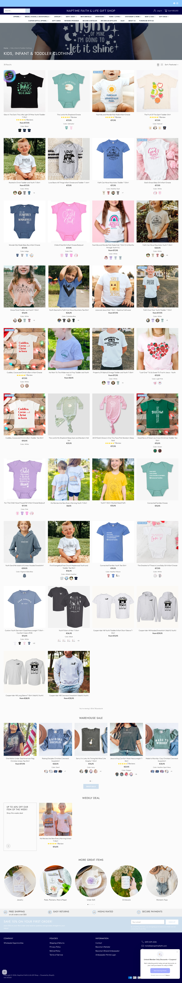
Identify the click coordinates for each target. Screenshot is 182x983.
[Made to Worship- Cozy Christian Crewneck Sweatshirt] (161, 739)
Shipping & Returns (57, 943)
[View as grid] (158, 64)
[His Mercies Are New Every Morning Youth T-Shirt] (69, 479)
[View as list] (162, 64)
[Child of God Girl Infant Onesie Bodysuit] (69, 221)
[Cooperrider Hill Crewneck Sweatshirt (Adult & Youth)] (69, 672)
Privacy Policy (55, 947)
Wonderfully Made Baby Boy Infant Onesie (24, 245)
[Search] (27, 10)
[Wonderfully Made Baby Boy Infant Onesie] (25, 221)
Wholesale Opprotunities (13, 943)
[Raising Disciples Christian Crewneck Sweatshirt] (55, 739)
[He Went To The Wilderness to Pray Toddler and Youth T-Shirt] (69, 349)
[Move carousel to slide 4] (92, 904)
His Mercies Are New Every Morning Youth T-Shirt (69, 503)
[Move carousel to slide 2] (89, 904)
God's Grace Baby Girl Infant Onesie (157, 182)
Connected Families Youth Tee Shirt (113, 565)
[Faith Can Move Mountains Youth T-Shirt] (157, 221)
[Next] (177, 750)
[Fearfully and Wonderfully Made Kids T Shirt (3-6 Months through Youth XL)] (113, 221)
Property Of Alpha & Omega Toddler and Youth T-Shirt (113, 372)
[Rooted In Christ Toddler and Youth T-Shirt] (25, 159)
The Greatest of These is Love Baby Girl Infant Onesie (157, 565)
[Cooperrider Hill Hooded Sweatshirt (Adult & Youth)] (157, 607)
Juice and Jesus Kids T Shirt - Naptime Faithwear (113, 310)
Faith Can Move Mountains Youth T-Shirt (157, 245)
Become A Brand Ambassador (108, 951)
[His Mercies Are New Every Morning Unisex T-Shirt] (55, 819)
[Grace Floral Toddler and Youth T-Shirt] (25, 286)
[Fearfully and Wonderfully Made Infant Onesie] (113, 91)
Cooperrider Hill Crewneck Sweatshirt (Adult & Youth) (68, 695)
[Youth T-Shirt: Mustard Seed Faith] (113, 479)
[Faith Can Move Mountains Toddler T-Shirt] (113, 159)
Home (6, 48)
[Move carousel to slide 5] (94, 904)
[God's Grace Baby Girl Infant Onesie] (157, 159)
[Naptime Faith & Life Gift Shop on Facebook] (174, 3)
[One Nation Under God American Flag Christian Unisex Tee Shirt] (20, 739)
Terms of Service (56, 955)
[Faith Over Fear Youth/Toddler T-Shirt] (157, 286)
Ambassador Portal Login (106, 955)
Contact (99, 943)
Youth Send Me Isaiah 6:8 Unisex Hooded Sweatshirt (24, 565)
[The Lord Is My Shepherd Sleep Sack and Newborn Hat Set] (69, 414)
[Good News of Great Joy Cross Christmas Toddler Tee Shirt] (157, 414)
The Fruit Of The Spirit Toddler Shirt (157, 115)
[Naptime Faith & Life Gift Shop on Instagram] (177, 3)
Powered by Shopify (47, 975)
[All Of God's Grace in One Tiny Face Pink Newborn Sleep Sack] (113, 414)
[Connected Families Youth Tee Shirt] (113, 542)
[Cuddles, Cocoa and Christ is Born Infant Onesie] (25, 349)
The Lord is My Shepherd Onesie (69, 115)
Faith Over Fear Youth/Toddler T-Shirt (157, 310)
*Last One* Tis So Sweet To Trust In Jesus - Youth (157, 372)
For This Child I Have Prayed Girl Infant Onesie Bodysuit (24, 503)
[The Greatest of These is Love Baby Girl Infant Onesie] (157, 542)
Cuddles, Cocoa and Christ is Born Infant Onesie (24, 372)
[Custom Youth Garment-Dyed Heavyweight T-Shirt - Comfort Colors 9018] (25, 607)
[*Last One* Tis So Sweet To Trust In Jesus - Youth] (157, 349)
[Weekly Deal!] (8, 846)
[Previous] (4, 750)
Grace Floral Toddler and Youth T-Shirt (24, 310)
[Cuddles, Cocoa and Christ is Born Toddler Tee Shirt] (25, 414)
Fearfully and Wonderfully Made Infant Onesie (113, 115)
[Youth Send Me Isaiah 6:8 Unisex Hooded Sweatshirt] (25, 542)
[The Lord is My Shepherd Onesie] (69, 91)
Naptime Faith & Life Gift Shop (27, 975)
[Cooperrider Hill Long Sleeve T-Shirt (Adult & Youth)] (25, 672)
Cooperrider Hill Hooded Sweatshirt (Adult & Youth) (157, 630)
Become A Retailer (103, 947)
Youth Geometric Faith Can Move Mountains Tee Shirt (69, 310)
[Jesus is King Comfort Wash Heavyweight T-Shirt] (126, 739)
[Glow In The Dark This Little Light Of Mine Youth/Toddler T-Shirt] (25, 91)
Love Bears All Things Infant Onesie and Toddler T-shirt (68, 182)
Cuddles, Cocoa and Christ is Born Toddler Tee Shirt (24, 438)
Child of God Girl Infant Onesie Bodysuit (68, 245)
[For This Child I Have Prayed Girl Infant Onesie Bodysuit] (25, 479)
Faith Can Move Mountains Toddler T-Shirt (113, 182)
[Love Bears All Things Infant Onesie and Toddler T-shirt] (69, 159)
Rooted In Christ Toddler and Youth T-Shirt (24, 182)
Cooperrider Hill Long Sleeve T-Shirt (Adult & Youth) (24, 695)
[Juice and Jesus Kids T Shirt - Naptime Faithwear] (113, 286)
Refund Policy (55, 951)
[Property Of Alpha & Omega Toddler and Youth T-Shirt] (113, 349)
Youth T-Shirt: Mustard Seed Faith (113, 503)
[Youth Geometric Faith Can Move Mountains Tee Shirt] (69, 286)
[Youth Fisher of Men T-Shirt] (69, 607)
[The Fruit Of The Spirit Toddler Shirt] (157, 91)
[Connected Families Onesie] (157, 479)
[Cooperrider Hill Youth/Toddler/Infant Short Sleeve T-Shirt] (113, 607)
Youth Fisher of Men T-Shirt (69, 630)
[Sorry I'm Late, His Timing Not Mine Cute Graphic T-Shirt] (91, 739)
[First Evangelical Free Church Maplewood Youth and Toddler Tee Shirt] (69, 542)
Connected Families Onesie (157, 503)
